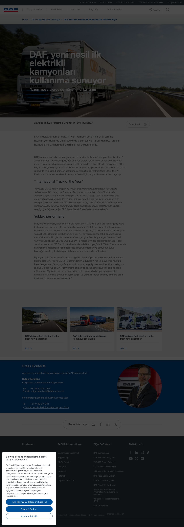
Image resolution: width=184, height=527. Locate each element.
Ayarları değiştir (29, 516)
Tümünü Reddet (29, 509)
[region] (29, 488)
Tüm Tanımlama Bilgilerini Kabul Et (29, 502)
